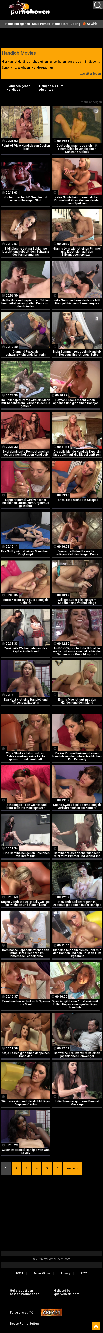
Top (96, 1326)
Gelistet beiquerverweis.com (66, 1292)
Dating (75, 24)
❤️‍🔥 (90, 24)
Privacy (65, 1273)
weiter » (72, 1168)
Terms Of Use (42, 1273)
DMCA (20, 1273)
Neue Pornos (41, 24)
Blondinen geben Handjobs (18, 87)
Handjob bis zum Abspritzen (51, 87)
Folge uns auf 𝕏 (21, 1312)
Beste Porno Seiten (24, 1323)
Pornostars (60, 24)
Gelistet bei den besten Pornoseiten (24, 1292)
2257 (84, 1273)
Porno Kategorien (18, 24)
